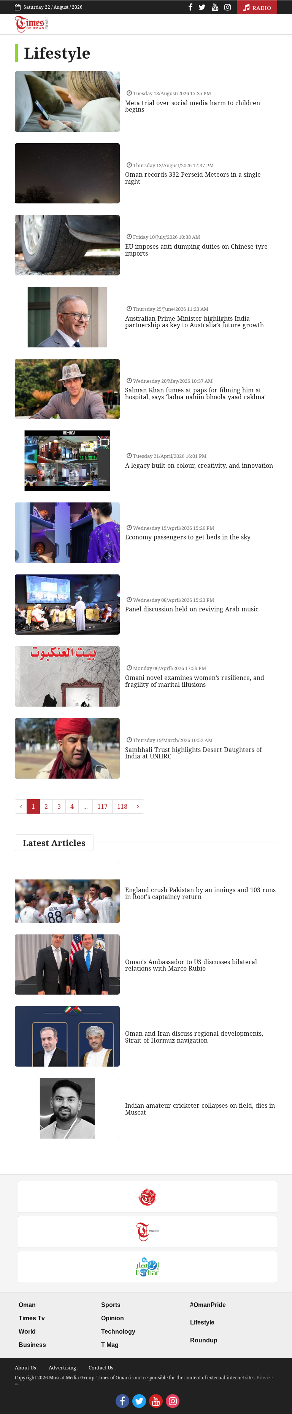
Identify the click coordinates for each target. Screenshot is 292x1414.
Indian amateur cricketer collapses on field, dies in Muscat (200, 1108)
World (27, 1331)
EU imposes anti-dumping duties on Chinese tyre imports (196, 250)
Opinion (112, 1318)
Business (32, 1345)
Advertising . (63, 1367)
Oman (27, 1305)
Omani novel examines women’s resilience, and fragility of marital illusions (194, 681)
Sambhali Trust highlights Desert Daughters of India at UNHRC (193, 753)
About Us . (26, 1367)
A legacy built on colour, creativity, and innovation (199, 465)
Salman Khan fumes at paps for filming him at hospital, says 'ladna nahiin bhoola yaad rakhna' (195, 393)
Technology (118, 1331)
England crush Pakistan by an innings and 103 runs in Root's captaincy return (200, 893)
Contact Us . (102, 1367)
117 (102, 806)
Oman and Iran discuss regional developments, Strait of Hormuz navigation (194, 1037)
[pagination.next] (138, 806)
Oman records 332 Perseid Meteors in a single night (193, 178)
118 (122, 806)
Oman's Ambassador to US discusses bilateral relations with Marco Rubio (191, 965)
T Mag (110, 1345)
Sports (111, 1305)
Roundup (203, 1340)
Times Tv (32, 1318)
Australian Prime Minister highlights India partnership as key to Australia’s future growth (194, 322)
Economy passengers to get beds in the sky (188, 537)
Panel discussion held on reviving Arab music (192, 609)
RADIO (261, 7)
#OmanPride (208, 1305)
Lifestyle (202, 1322)
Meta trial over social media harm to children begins (192, 106)
